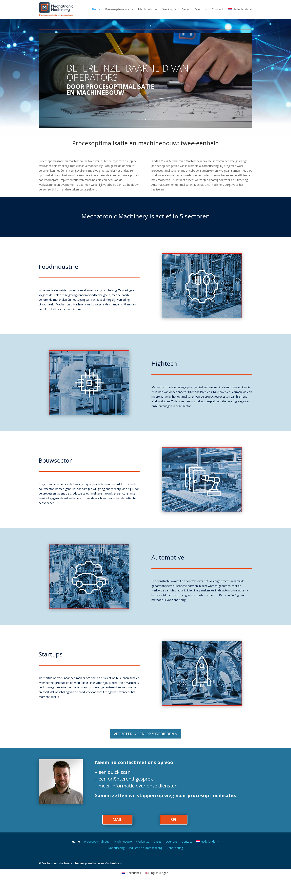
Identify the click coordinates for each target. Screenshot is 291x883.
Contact (217, 9)
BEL (173, 819)
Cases (185, 9)
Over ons (201, 9)
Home (96, 9)
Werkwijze (169, 9)
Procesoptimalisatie (119, 9)
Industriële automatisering (145, 848)
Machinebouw (147, 9)
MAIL (117, 819)
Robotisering (116, 848)
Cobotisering (175, 848)
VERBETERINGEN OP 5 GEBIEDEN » (145, 734)
